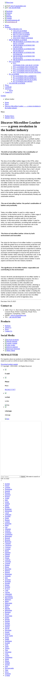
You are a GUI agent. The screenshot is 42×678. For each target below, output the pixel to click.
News (7, 85)
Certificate (8, 87)
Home (7, 25)
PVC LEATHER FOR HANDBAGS (25, 69)
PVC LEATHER (14, 61)
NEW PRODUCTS (15, 29)
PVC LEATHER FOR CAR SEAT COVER (26, 64)
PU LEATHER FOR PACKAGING (25, 79)
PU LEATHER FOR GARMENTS (24, 76)
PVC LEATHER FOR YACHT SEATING (27, 72)
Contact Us (8, 92)
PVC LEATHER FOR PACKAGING (25, 70)
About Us (8, 88)
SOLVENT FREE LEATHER (23, 38)
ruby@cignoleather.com (18, 6)
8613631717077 (10, 389)
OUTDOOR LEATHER (17, 83)
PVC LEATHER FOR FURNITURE (25, 67)
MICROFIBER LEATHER (18, 40)
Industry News (9, 118)
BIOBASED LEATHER (21, 32)
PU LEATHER (14, 74)
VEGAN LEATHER (20, 31)
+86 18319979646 (14, 8)
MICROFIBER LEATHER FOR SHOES (26, 60)
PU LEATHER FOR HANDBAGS (24, 78)
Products (7, 27)
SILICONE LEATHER (20, 36)
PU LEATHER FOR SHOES (22, 81)
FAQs (11, 90)
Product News (9, 116)
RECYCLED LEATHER (21, 34)
